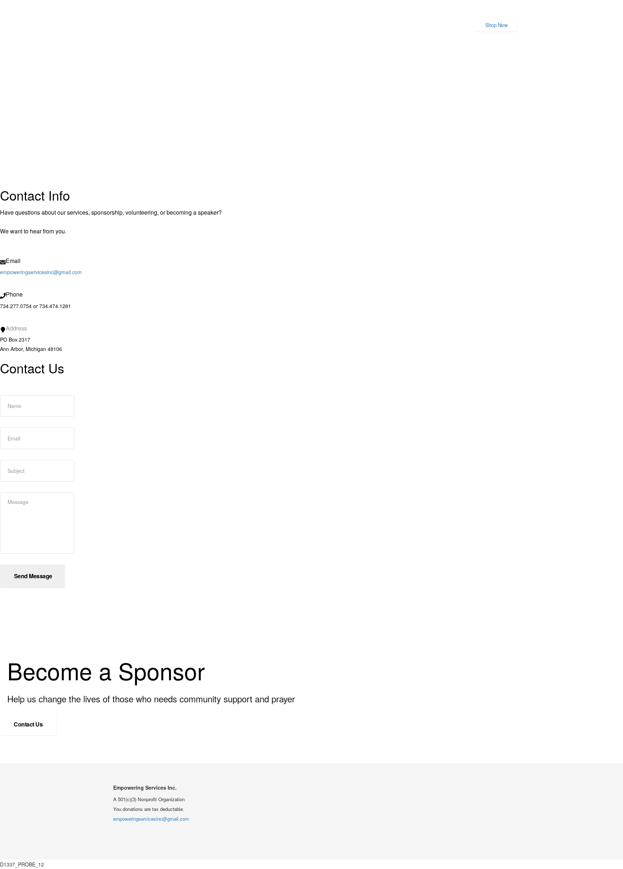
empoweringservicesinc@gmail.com (41, 272)
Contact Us (28, 724)
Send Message (32, 576)
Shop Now (496, 24)
